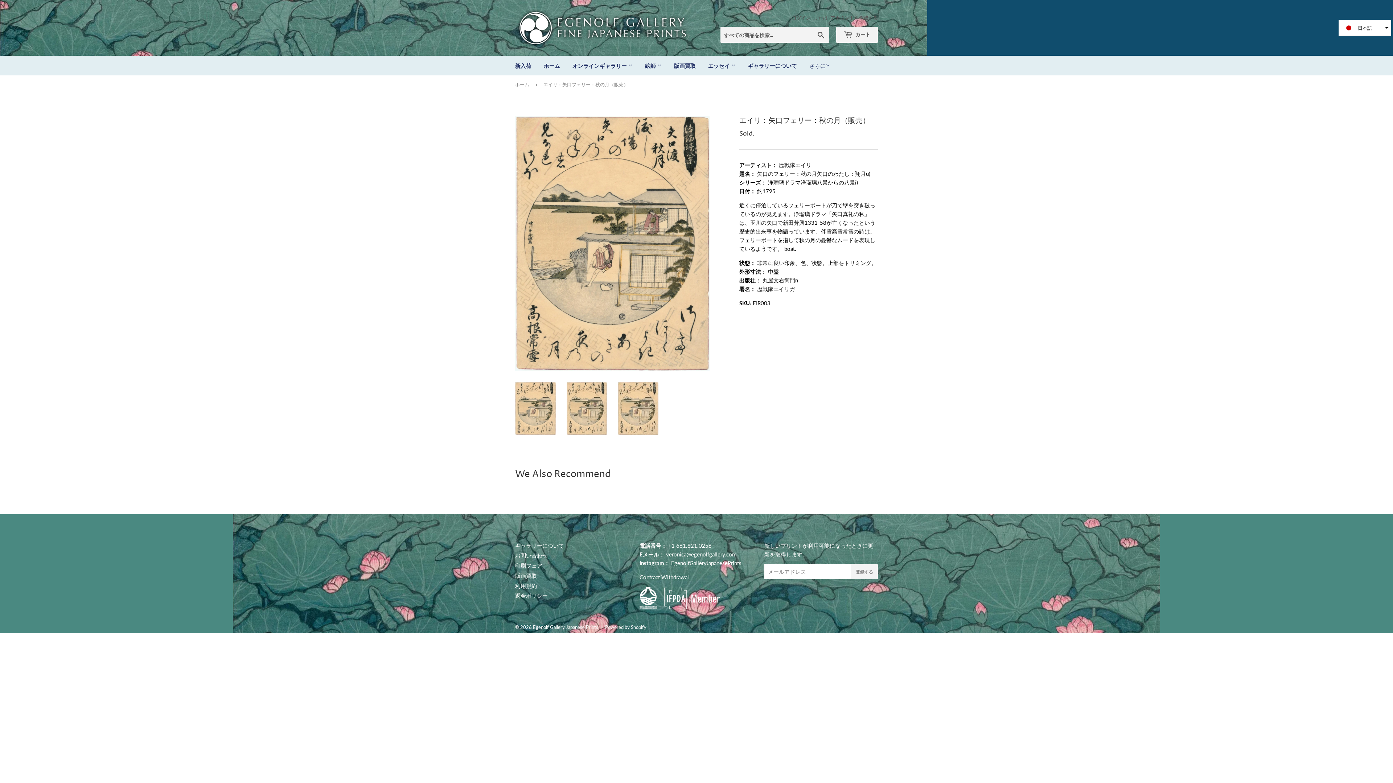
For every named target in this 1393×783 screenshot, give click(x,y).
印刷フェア (528, 565)
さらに (817, 65)
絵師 (651, 65)
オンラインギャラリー (600, 65)
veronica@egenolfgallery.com (701, 554)
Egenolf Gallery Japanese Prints (565, 627)
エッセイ (719, 65)
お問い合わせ (531, 555)
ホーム (552, 65)
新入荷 (523, 65)
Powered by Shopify (625, 627)
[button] (1365, 28)
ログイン (801, 18)
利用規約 (526, 586)
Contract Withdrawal (664, 577)
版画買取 (685, 65)
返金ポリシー (531, 595)
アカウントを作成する (854, 18)
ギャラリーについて (772, 65)
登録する (864, 572)
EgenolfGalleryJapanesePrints (706, 563)
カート (862, 34)
